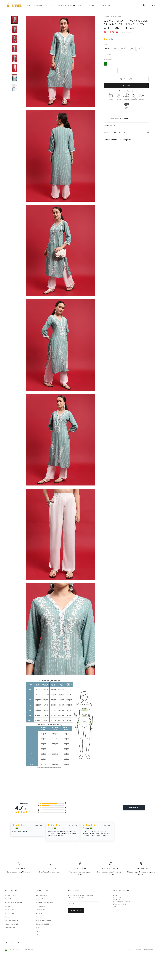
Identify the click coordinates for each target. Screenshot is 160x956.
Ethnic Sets (92, 5)
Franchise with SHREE (43, 920)
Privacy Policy (40, 906)
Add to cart (126, 79)
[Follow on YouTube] (18, 942)
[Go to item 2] (14, 29)
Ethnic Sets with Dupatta (70, 5)
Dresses (49, 5)
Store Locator (40, 910)
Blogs (38, 931)
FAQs (38, 935)
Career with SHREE (42, 924)
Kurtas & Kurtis (34, 5)
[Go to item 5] (14, 58)
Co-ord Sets (9, 910)
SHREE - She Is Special (114, 17)
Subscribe (76, 911)
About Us (39, 913)
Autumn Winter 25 (11, 924)
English (27, 950)
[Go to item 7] (14, 78)
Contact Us (40, 917)
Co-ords (106, 5)
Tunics (7, 917)
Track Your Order (41, 895)
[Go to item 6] (14, 68)
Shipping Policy (41, 899)
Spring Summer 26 (11, 920)
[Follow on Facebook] (6, 942)
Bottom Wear (9, 913)
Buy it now (126, 85)
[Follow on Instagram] (12, 942)
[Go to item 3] (14, 39)
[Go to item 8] (14, 87)
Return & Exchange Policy (45, 903)
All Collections (10, 928)
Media (38, 928)
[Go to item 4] (14, 49)
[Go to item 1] (14, 20)
